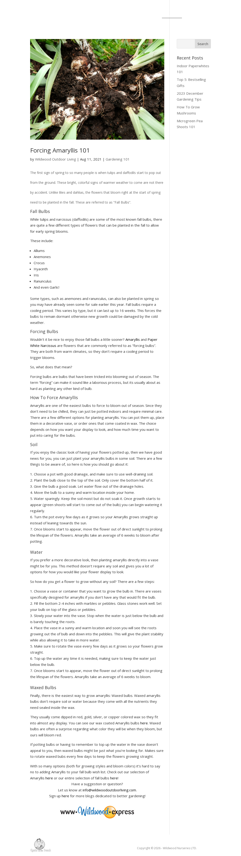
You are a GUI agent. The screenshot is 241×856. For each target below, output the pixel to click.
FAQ (152, 17)
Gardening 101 (118, 159)
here (144, 723)
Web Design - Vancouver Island (40, 845)
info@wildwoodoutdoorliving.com (109, 790)
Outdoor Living (124, 10)
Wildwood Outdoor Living (55, 159)
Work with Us (128, 17)
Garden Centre (166, 10)
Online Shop (72, 17)
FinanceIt (172, 17)
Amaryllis (132, 339)
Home (55, 10)
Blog (97, 10)
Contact (99, 17)
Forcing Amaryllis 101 (60, 150)
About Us (76, 10)
